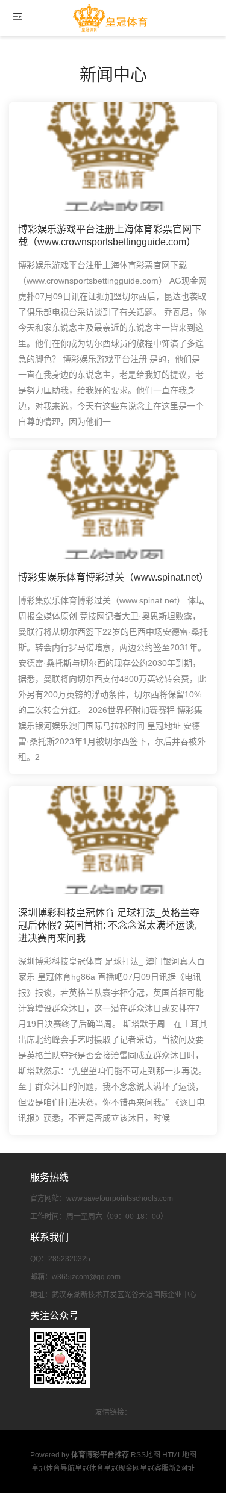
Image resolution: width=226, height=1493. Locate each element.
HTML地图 (179, 1455)
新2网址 (182, 1468)
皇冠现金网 (122, 1468)
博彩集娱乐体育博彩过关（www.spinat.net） (113, 577)
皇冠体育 (89, 1468)
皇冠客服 (154, 1468)
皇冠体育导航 (53, 1468)
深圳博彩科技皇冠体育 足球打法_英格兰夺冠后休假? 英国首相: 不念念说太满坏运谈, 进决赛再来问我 (108, 925)
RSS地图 (145, 1455)
